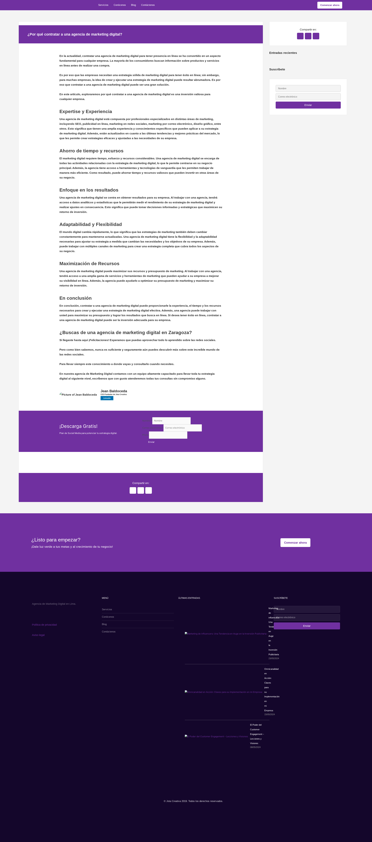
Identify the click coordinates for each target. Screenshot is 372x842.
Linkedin (107, 398)
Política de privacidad (44, 624)
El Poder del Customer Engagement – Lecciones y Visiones (257, 734)
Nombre (147, 420)
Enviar (151, 442)
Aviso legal (38, 635)
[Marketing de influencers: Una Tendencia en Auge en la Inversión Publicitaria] (225, 633)
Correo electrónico (152, 427)
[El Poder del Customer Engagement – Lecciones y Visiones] (216, 736)
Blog (133, 5)
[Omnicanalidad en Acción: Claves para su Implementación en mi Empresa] (223, 691)
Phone (145, 435)
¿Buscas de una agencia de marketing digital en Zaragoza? (125, 332)
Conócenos (120, 5)
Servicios (103, 5)
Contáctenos (148, 5)
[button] (133, 490)
